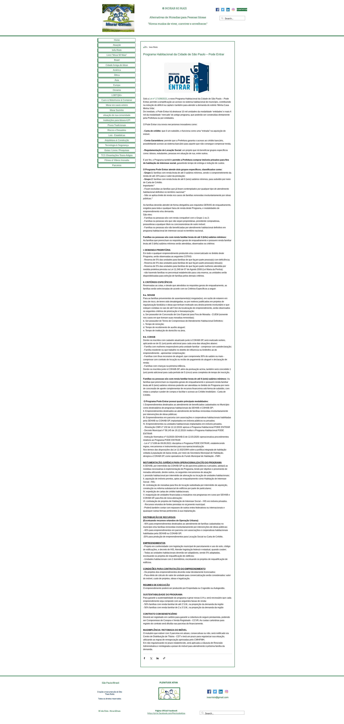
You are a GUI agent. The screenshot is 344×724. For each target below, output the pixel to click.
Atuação (117, 45)
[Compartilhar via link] (164, 658)
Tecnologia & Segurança (117, 145)
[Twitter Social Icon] (222, 9)
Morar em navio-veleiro (117, 105)
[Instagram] (233, 9)
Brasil (117, 60)
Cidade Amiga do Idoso (117, 65)
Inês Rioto (117, 50)
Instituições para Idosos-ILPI (116, 120)
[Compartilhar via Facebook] (144, 658)
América (117, 70)
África (117, 75)
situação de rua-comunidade (116, 115)
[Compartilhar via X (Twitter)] (151, 658)
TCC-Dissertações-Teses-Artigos (116, 155)
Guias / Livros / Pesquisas (116, 150)
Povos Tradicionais (117, 125)
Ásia (117, 80)
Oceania (117, 90)
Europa (116, 85)
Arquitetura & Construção (117, 140)
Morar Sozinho (117, 110)
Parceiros (116, 165)
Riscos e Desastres (117, 130)
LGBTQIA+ (117, 95)
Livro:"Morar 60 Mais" (117, 55)
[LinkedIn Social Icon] (228, 9)
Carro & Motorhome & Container (116, 100)
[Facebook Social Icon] (217, 9)
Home (117, 40)
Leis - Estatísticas (116, 135)
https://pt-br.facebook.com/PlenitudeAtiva (166, 713)
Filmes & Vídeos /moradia (117, 160)
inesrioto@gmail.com (217, 697)
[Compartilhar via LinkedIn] (157, 658)
